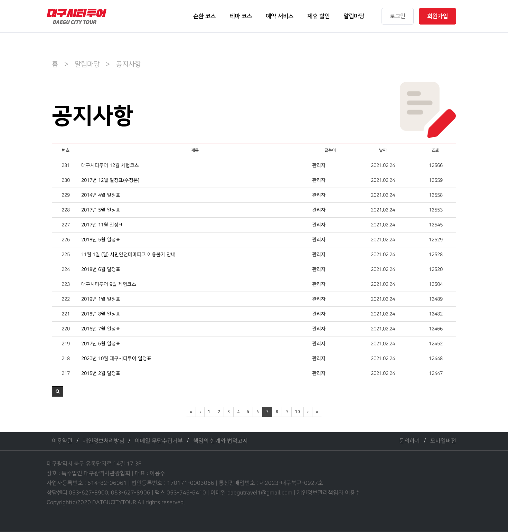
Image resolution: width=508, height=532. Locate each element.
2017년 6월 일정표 (100, 343)
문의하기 (409, 441)
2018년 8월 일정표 (100, 313)
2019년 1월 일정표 (100, 299)
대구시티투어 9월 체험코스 (108, 284)
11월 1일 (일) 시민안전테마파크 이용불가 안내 (128, 254)
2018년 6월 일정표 (100, 269)
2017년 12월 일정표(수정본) (110, 180)
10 (297, 411)
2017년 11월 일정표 (102, 224)
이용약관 (62, 441)
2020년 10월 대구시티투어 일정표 (116, 358)
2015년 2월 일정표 (100, 373)
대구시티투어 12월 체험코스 (110, 165)
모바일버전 (443, 441)
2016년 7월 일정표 (100, 328)
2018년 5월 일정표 (100, 239)
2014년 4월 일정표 (100, 195)
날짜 (383, 150)
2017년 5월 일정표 (100, 209)
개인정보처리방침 (103, 441)
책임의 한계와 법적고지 (220, 441)
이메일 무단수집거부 (159, 441)
